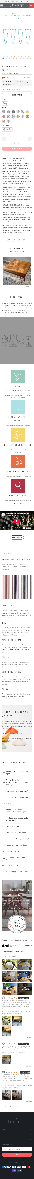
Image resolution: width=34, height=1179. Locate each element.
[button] (17, 271)
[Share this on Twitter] (9, 240)
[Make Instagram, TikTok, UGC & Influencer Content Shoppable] (28, 287)
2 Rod (5, 103)
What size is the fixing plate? (18, 797)
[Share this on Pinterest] (19, 240)
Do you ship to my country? (17, 839)
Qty (3, 135)
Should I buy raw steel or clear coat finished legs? (16, 810)
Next (20, 13)
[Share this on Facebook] (14, 240)
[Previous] (4, 36)
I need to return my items (16, 845)
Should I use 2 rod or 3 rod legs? (17, 772)
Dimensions (28, 78)
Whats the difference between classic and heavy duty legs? (17, 782)
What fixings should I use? (17, 872)
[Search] (27, 5)
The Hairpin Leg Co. (19, 1162)
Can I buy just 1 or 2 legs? (16, 832)
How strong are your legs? (17, 791)
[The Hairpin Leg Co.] (17, 5)
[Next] (30, 36)
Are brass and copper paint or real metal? (17, 819)
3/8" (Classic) (7, 129)
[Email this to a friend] (24, 240)
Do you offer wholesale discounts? (15, 858)
